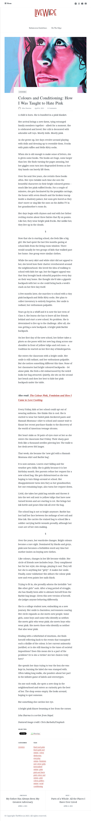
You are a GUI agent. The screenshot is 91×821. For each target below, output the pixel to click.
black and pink (39, 747)
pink (41, 769)
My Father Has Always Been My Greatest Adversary (22, 800)
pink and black (39, 772)
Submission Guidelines (38, 28)
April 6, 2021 (39, 108)
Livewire (22, 92)
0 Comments (52, 108)
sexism (36, 783)
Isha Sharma (26, 108)
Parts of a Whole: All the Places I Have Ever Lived (68, 800)
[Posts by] (20, 108)
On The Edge (56, 28)
